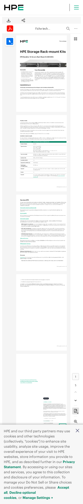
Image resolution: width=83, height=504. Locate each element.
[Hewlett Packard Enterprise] (13, 7)
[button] (77, 431)
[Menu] (76, 7)
